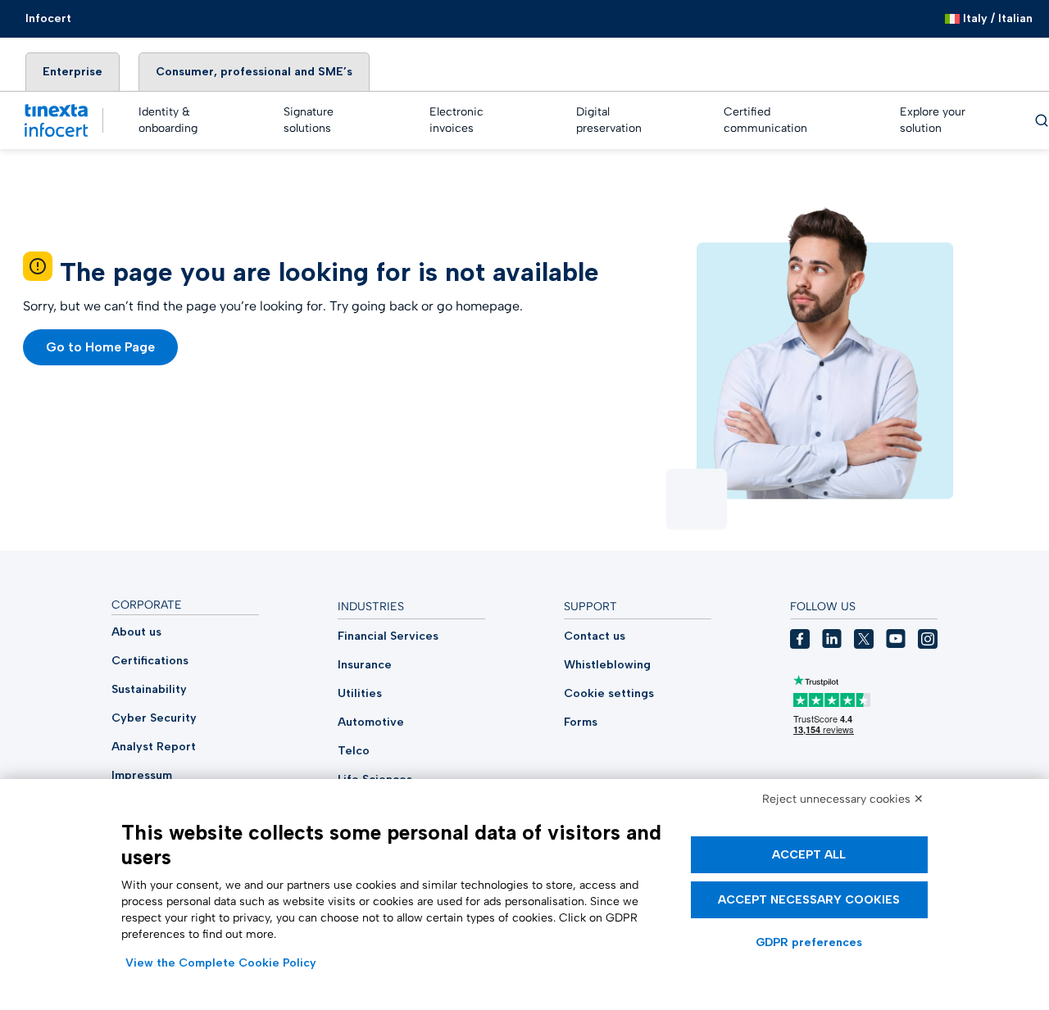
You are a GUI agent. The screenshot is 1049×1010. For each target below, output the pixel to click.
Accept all (809, 855)
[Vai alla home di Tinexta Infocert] (56, 120)
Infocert (48, 18)
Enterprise (72, 72)
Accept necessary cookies (809, 900)
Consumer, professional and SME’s (254, 72)
